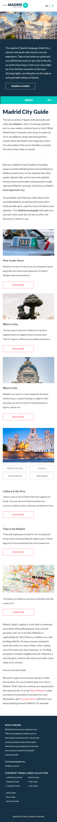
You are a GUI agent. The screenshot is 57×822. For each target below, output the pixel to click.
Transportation (28, 698)
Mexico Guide (33, 777)
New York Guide (12, 801)
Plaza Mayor (15, 476)
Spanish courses (20, 86)
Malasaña (42, 476)
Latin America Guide (14, 777)
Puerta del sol (15, 468)
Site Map (41, 816)
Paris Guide (10, 797)
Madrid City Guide (20, 816)
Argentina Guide (12, 782)
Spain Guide (11, 793)
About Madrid (37, 690)
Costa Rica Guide (13, 786)
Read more (18, 285)
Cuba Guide (33, 786)
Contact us (32, 816)
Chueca (42, 468)
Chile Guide (33, 782)
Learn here (18, 612)
